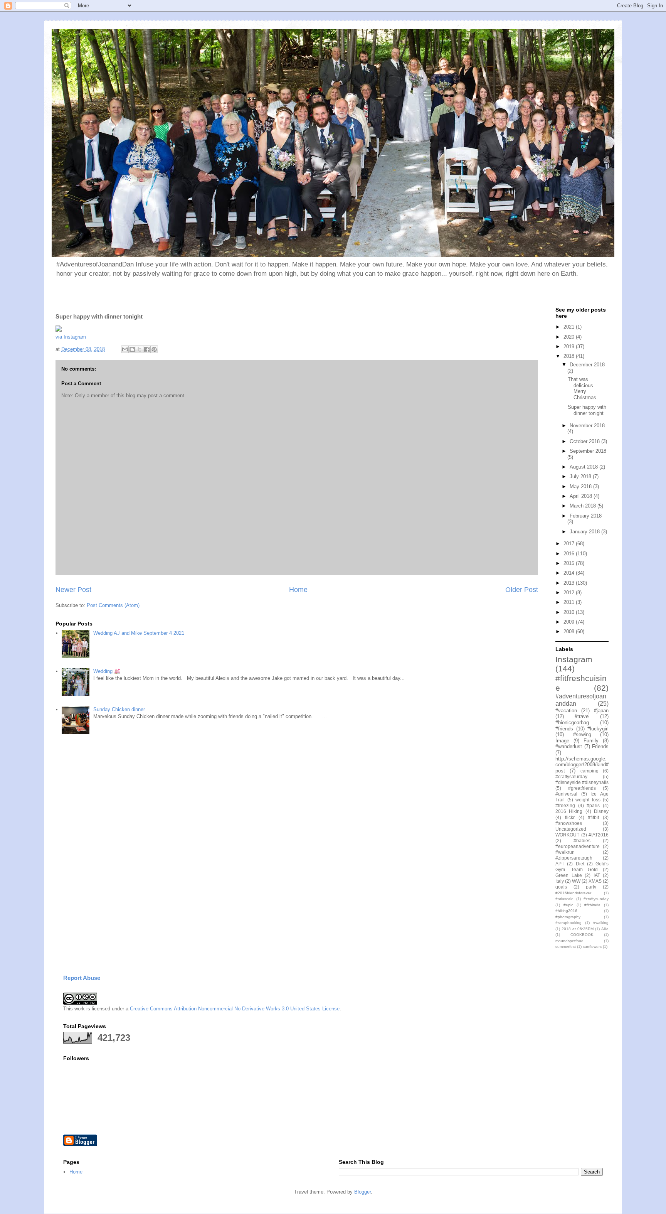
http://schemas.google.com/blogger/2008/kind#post (582, 765)
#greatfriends (582, 788)
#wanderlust (568, 746)
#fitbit (593, 817)
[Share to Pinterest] (154, 349)
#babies (582, 840)
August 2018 (584, 467)
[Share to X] (139, 349)
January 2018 (585, 531)
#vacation (566, 710)
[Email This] (125, 349)
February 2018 (586, 516)
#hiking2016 (566, 911)
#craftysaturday (571, 776)
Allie (605, 929)
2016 (569, 553)
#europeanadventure (577, 846)
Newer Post (73, 590)
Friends (600, 746)
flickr (570, 817)
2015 (569, 563)
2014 (569, 573)
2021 (569, 327)
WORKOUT (567, 834)
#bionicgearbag (572, 722)
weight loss (587, 799)
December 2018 (587, 365)
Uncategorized (570, 828)
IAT (597, 875)
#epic (568, 905)
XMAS (595, 881)
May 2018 (581, 486)
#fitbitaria (592, 905)
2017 (569, 543)
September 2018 (588, 451)
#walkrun (565, 852)
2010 (569, 612)
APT (559, 863)
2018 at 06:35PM (578, 929)
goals (561, 886)
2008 (569, 631)
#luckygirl (598, 729)
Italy (559, 881)
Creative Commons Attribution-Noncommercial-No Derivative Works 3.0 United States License (235, 1009)
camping (589, 770)
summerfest (565, 946)
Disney (601, 811)
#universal (566, 793)
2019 (569, 346)
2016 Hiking (568, 811)
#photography (567, 917)
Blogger (362, 1192)
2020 (569, 337)
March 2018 (583, 506)
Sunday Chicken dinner (119, 709)
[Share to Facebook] (147, 349)
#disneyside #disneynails (582, 782)
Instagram (573, 659)
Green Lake (568, 875)
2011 (569, 602)
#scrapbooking (568, 923)
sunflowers (592, 946)
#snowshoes (568, 823)
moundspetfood (569, 941)
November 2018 (587, 425)
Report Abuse (81, 978)
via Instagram (71, 337)
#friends (564, 729)
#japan (601, 710)
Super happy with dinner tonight (587, 410)
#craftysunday (596, 899)
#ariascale (564, 899)
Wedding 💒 (106, 671)
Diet (580, 863)
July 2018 (581, 476)
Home (298, 590)
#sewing (582, 734)
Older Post (521, 590)
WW (576, 881)
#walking (601, 923)
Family (591, 741)
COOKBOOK (582, 934)
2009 (569, 622)
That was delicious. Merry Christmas (582, 388)
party (591, 886)
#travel (582, 716)
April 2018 (582, 496)
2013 (569, 583)
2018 (569, 356)
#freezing (565, 805)
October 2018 (585, 441)
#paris (593, 805)
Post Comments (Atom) (113, 605)
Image (562, 741)
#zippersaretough (573, 857)
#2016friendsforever (573, 893)
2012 (569, 592)
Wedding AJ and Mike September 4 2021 (138, 633)
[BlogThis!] (132, 349)
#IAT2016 (599, 834)
